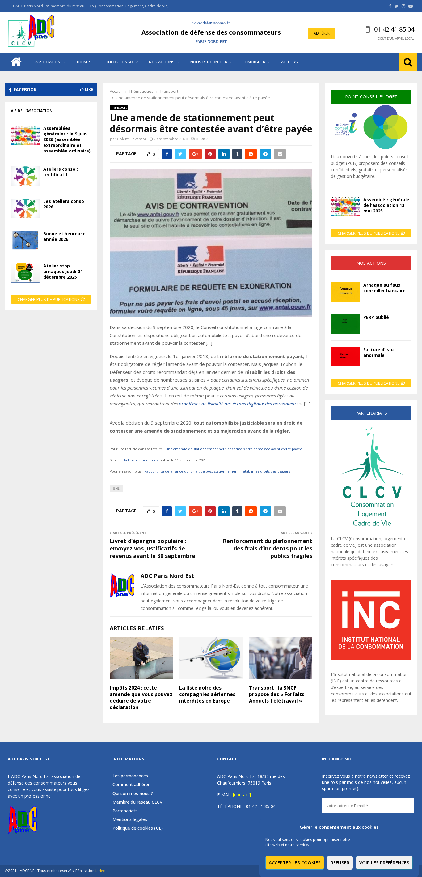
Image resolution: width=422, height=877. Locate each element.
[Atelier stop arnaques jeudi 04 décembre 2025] (25, 273)
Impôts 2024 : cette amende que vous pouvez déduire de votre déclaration (141, 697)
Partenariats (124, 811)
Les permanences (130, 776)
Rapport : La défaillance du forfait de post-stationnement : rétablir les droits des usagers (217, 471)
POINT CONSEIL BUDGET (371, 97)
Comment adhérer (131, 784)
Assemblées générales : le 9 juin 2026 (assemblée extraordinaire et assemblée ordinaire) (67, 139)
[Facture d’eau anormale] (345, 356)
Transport (119, 107)
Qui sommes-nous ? (132, 793)
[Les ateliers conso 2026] (25, 208)
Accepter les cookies (295, 862)
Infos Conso (120, 62)
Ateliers (289, 62)
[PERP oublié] (345, 324)
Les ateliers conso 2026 (63, 204)
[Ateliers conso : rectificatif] (25, 176)
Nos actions (162, 62)
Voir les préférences (384, 862)
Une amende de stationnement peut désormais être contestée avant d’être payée (234, 449)
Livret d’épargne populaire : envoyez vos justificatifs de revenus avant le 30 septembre (152, 548)
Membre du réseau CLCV (137, 802)
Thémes (83, 62)
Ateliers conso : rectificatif (60, 172)
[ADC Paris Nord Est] (32, 32)
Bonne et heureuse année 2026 (64, 236)
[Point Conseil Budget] (371, 150)
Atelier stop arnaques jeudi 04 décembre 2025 (62, 271)
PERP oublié (376, 317)
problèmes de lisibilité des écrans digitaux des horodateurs (238, 403)
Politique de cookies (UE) (137, 828)
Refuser (340, 862)
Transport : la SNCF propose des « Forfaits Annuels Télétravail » (276, 694)
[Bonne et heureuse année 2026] (25, 240)
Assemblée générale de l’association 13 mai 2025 (386, 205)
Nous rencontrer (208, 62)
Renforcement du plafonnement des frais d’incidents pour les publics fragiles (267, 548)
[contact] (242, 795)
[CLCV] (371, 532)
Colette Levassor (131, 139)
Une (116, 488)
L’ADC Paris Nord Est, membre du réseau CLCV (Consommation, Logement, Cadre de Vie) (90, 6)
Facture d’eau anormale (378, 352)
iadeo (100, 870)
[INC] (371, 658)
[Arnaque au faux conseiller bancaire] (345, 292)
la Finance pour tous (141, 460)
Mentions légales (129, 819)
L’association (47, 62)
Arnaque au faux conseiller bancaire (384, 287)
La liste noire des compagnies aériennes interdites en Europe (207, 694)
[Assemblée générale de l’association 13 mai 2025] (345, 206)
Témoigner (254, 62)
